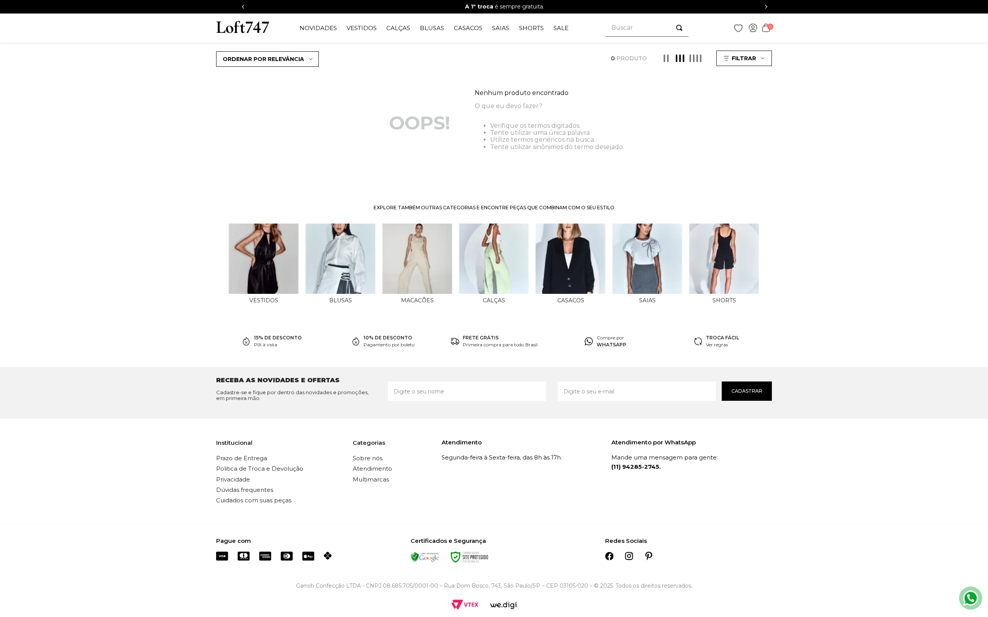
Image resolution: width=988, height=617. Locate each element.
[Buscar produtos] (679, 27)
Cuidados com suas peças (253, 500)
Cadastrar (746, 391)
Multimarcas (371, 479)
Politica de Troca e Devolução (259, 468)
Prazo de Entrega (241, 458)
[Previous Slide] (243, 7)
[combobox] (647, 28)
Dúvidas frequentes (244, 489)
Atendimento (372, 468)
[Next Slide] (766, 7)
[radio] (666, 58)
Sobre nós (367, 458)
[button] (745, 58)
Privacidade (233, 479)
